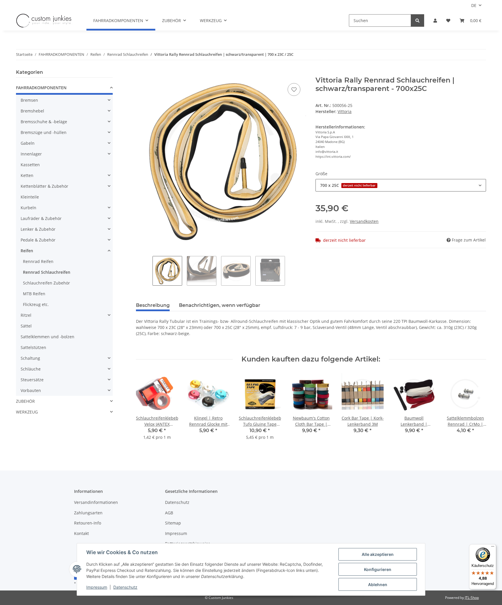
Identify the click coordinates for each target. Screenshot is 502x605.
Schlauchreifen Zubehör (46, 283)
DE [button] (473, 5)
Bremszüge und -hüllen (44, 132)
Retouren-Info (87, 523)
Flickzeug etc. (36, 304)
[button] (435, 20)
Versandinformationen (96, 502)
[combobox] (400, 185)
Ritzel (26, 315)
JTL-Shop (472, 597)
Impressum (176, 533)
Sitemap (173, 523)
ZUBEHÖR (25, 401)
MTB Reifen (34, 293)
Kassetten (30, 164)
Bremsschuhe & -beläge (44, 121)
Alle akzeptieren (378, 554)
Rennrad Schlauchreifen (46, 272)
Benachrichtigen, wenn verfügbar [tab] (219, 305)
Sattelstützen (33, 347)
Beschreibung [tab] (153, 305)
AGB (169, 512)
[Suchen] (417, 20)
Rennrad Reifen (38, 261)
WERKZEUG (27, 412)
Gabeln (28, 143)
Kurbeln (28, 207)
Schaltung (30, 358)
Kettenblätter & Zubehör (44, 186)
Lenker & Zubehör (38, 229)
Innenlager (31, 154)
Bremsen (29, 100)
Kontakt (81, 533)
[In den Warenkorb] (140, 73)
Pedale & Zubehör (38, 240)
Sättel (26, 326)
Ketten (27, 175)
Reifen (27, 250)
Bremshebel (32, 111)
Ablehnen (377, 584)
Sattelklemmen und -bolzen (47, 336)
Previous (145, 410)
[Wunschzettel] (448, 20)
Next (476, 410)
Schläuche (31, 369)
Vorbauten (31, 390)
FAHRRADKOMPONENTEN (41, 87)
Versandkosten (364, 221)
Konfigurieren (377, 569)
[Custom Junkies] (44, 21)
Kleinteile (30, 197)
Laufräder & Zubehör (41, 218)
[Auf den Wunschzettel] (294, 89)
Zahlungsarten (88, 512)
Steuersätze (32, 379)
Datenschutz (177, 502)
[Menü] (492, 547)
